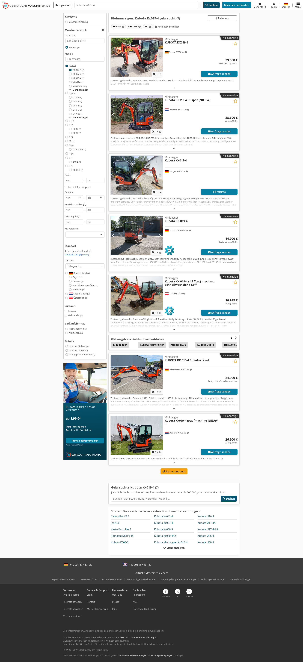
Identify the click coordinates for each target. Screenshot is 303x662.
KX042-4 (78, 82)
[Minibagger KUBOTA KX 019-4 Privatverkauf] (137, 374)
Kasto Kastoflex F (121, 529)
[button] (298, 5)
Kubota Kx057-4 (163, 523)
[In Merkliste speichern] (235, 43)
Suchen (213, 5)
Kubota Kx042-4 (163, 516)
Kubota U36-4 (206, 536)
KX (72, 65)
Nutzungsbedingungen (161, 655)
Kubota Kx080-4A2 (165, 536)
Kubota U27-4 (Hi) (208, 529)
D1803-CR (79, 149)
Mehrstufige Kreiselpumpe (141, 579)
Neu (72, 311)
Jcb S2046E (230, 344)
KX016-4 (78, 78)
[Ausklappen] (173, 87)
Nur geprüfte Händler (82, 354)
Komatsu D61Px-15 (122, 536)
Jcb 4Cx (115, 523)
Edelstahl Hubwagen (240, 579)
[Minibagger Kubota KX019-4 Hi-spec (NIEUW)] (137, 114)
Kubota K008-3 (119, 542)
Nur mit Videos (78, 350)
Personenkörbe (89, 579)
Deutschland (77, 254)
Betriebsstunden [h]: (76, 204)
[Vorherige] (113, 57)
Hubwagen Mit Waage (212, 579)
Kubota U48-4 (205, 344)
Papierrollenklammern (63, 579)
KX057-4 (78, 73)
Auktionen (76, 332)
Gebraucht (75, 315)
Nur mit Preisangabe (79, 187)
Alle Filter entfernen (168, 26)
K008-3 (78, 169)
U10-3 (77, 97)
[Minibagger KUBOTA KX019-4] (137, 57)
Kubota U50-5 (206, 542)
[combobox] (84, 266)
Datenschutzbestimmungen (133, 655)
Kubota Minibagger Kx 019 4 (170, 542)
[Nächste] (160, 57)
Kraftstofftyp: (72, 228)
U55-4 (77, 105)
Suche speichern (175, 471)
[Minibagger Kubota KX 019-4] (137, 235)
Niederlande (81, 293)
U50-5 (77, 101)
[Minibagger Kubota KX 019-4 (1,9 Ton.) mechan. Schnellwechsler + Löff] (137, 296)
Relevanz (223, 18)
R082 (77, 128)
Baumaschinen (78, 21)
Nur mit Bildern (79, 346)
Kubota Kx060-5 (163, 529)
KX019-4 (78, 69)
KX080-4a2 (80, 86)
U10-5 (77, 109)
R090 (77, 132)
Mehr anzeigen (175, 548)
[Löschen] (201, 5)
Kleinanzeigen (78, 328)
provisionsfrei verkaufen (85, 440)
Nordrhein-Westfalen (85, 285)
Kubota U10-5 (206, 516)
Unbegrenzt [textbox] (75, 266)
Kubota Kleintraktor (152, 344)
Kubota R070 (178, 344)
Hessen (78, 281)
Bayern (78, 277)
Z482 (77, 161)
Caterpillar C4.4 (120, 516)
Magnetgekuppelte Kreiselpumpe (178, 579)
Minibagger (120, 344)
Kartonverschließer (112, 579)
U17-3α (78, 113)
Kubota (74, 47)
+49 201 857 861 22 (81, 564)
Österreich (80, 297)
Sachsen (79, 289)
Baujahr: (69, 192)
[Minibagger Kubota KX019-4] (137, 175)
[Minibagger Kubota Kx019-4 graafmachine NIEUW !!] (137, 435)
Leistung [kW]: (72, 216)
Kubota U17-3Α (207, 523)
